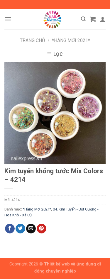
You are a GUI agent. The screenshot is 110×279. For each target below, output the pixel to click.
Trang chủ (32, 40)
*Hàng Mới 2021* (71, 40)
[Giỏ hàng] (93, 19)
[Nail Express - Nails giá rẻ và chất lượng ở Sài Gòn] (52, 19)
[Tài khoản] (103, 19)
